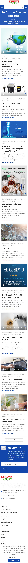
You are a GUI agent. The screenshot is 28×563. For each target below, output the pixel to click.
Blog (2, 534)
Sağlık (14, 292)
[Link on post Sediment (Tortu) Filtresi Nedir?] (14, 321)
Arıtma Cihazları (7, 99)
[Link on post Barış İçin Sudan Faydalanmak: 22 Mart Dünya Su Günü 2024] (14, 41)
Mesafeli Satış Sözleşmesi (9, 512)
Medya (3, 537)
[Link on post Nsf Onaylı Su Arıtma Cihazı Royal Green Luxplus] (14, 275)
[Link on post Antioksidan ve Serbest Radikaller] (14, 181)
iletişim (3, 540)
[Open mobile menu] (2, 7)
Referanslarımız (6, 516)
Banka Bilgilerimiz (6, 522)
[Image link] (6, 478)
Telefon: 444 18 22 (8, 495)
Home (13, 19)
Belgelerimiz (5, 519)
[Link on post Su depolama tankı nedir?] (14, 364)
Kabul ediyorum (14, 560)
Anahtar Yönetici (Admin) (12, 52)
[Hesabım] (26, 7)
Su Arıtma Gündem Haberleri (10, 57)
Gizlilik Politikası (6, 509)
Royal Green (8, 136)
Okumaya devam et (8, 78)
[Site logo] (14, 2)
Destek (3, 544)
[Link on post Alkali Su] (14, 232)
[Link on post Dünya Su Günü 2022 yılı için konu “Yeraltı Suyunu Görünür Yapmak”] (14, 129)
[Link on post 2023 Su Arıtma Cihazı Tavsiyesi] (14, 89)
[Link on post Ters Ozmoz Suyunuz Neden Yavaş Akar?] (14, 402)
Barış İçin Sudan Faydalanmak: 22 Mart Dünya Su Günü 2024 (11, 64)
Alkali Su (5, 248)
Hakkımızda (4, 525)
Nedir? (10, 292)
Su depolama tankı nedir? (12, 379)
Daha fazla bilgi (13, 557)
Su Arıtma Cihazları (17, 99)
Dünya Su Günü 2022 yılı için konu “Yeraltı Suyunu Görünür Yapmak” (12, 148)
